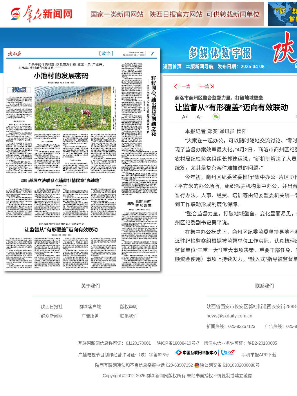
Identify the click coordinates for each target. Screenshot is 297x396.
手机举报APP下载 (256, 354)
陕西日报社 (52, 306)
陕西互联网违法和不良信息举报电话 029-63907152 (144, 365)
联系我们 (128, 315)
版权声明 (128, 306)
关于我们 (90, 286)
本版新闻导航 (199, 66)
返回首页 (172, 66)
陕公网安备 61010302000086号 (230, 365)
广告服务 (90, 315)
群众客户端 (90, 306)
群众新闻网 (52, 315)
